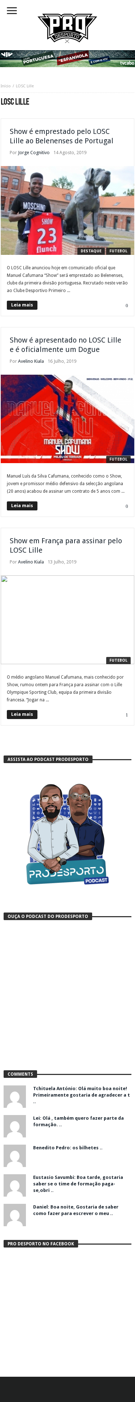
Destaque (91, 251)
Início (6, 86)
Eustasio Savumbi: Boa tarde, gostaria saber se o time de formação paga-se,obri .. (78, 1184)
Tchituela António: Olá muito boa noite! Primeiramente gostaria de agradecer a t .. (81, 1095)
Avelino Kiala (31, 361)
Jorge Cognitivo (34, 152)
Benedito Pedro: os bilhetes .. (68, 1147)
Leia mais (22, 305)
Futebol (118, 251)
